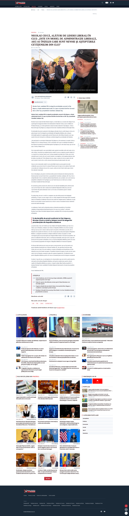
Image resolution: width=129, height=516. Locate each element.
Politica (42, 9)
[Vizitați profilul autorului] (32, 97)
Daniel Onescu (76, 419)
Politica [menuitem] (34, 6)
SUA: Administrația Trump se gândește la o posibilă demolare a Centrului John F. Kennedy (69, 447)
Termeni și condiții (31, 495)
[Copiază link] (65, 97)
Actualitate (80, 119)
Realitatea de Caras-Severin (46, 505)
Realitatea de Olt (36, 505)
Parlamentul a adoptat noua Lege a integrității (62, 361)
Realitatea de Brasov (45, 96)
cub (33, 303)
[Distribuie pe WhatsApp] (71, 97)
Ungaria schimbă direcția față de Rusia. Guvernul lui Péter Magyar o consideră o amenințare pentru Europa (53, 286)
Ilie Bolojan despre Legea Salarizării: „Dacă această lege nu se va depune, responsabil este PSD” (69, 424)
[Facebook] (111, 2)
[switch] (106, 2)
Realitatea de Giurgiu (27, 505)
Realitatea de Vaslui (76, 505)
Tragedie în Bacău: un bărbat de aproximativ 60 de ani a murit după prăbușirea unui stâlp (31, 370)
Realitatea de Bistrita (80, 503)
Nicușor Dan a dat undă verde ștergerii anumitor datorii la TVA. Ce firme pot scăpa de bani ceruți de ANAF (69, 472)
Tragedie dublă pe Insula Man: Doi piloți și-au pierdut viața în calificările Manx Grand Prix (89, 139)
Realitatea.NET (26, 503)
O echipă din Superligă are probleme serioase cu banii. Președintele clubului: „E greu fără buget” (88, 133)
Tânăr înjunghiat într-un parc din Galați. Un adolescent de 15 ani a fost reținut (33, 356)
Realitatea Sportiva (34, 503)
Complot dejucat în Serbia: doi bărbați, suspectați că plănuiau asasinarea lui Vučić (31, 341)
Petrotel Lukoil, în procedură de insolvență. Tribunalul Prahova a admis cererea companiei (97, 341)
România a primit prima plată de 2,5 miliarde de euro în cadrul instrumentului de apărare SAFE (100, 362)
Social (81, 122)
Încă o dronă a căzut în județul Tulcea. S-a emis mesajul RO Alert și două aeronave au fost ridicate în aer (89, 147)
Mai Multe (48, 478)
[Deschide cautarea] (102, 2)
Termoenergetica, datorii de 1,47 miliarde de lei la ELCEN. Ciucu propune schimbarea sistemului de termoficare (100, 350)
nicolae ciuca (48, 303)
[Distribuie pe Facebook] (68, 97)
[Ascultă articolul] (126, 505)
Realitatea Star (42, 503)
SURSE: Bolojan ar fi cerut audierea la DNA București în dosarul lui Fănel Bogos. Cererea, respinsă (69, 398)
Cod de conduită (52, 495)
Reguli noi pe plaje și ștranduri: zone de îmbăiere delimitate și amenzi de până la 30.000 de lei (88, 125)
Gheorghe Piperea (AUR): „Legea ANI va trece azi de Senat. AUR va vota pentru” (25, 447)
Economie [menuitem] (40, 6)
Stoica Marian (55, 443)
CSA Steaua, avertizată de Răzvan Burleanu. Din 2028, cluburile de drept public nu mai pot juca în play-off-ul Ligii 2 (34, 362)
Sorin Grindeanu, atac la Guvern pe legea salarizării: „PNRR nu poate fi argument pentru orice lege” (54, 278)
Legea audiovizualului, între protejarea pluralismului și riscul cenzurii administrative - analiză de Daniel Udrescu (87, 118)
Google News (60, 307)
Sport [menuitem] (58, 6)
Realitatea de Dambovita (66, 505)
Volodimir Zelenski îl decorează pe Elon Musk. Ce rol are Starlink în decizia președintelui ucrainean (55, 290)
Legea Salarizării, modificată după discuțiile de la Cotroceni (26, 398)
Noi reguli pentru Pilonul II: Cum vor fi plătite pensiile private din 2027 (99, 356)
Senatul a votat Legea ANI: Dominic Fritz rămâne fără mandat (48, 398)
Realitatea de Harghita (89, 503)
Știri (38, 9)
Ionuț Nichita (55, 468)
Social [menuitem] (46, 6)
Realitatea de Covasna (60, 503)
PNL (37, 303)
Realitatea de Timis (99, 503)
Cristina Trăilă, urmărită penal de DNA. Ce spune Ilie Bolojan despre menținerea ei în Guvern (47, 471)
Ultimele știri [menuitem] (18, 6)
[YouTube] (113, 2)
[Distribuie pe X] (74, 97)
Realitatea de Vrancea (70, 503)
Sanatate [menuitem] (52, 6)
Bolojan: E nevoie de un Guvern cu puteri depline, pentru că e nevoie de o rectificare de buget (47, 447)
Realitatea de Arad (56, 505)
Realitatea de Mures (50, 503)
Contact (25, 495)
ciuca (41, 303)
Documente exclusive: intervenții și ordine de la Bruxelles (48, 422)
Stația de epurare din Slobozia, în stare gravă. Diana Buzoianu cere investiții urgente (53, 282)
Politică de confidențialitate (42, 495)
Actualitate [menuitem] (27, 6)
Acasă (34, 9)
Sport (81, 129)
